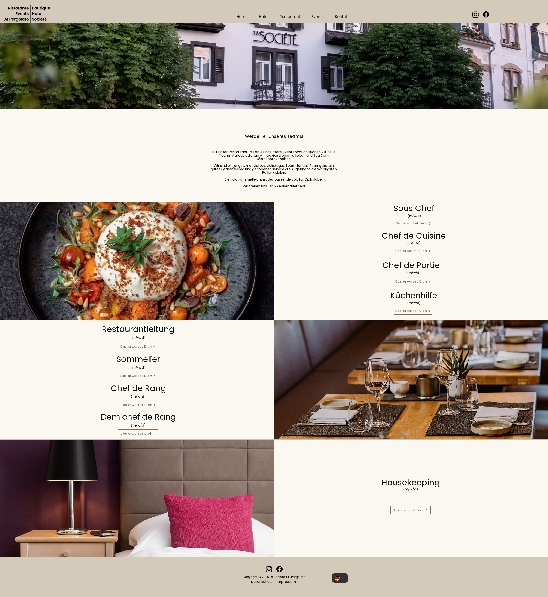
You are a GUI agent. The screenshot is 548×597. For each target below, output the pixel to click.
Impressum (286, 581)
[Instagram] (475, 14)
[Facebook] (486, 14)
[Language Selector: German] (340, 578)
